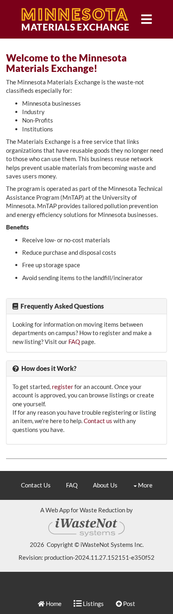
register (62, 386)
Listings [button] (93, 603)
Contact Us (36, 485)
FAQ (74, 341)
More (144, 485)
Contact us (98, 420)
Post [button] (128, 603)
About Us (105, 485)
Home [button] (53, 603)
